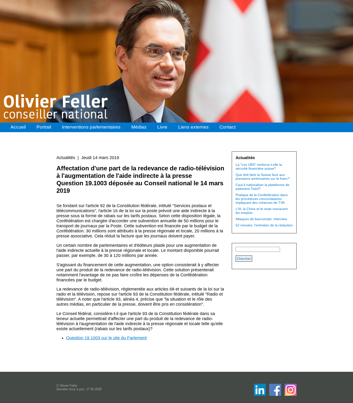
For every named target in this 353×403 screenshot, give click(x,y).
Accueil (18, 127)
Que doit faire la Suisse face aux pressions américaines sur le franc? (263, 176)
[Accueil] (56, 106)
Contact (227, 127)
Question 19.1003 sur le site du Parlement (106, 337)
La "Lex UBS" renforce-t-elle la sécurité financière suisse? (259, 166)
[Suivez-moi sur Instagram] (291, 394)
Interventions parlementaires (91, 127)
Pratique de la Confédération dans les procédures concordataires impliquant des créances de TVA (262, 199)
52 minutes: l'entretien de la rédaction (264, 225)
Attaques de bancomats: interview (261, 219)
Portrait (44, 127)
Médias (138, 127)
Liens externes (193, 127)
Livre (162, 127)
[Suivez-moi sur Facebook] (260, 394)
